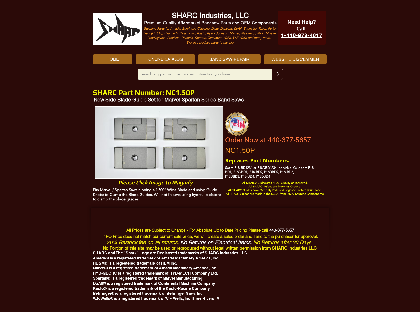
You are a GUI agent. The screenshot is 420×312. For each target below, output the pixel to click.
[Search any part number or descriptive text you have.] (277, 74)
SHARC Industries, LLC (210, 15)
